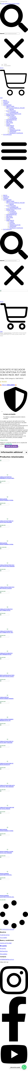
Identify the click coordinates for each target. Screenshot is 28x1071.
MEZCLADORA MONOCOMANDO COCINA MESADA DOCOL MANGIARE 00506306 (7, 545)
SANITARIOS (10, 125)
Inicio (1, 333)
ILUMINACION (13, 112)
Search (2, 33)
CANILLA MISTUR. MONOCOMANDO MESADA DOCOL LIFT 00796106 (6, 699)
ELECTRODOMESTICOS (13, 114)
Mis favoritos (4, 951)
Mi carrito (3, 948)
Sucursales (3, 937)
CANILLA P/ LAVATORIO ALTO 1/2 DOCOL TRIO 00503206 (7, 786)
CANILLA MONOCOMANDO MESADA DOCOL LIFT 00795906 (6, 720)
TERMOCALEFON (14, 130)
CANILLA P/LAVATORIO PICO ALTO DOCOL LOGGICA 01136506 (7, 588)
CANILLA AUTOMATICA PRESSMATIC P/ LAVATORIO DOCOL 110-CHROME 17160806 (7, 478)
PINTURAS (9, 122)
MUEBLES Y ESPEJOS (16, 133)
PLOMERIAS (13, 118)
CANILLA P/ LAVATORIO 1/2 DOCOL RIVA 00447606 (6, 521)
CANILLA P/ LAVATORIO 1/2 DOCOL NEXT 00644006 (6, 742)
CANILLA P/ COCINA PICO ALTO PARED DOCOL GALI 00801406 (6, 632)
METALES (9, 121)
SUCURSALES (7, 134)
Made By (4, 1069)
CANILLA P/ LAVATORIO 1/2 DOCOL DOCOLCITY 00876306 (6, 765)
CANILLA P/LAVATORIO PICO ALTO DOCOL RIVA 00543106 (7, 565)
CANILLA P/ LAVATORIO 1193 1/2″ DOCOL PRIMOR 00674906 (7, 809)
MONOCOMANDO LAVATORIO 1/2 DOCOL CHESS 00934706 (6, 875)
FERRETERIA (10, 115)
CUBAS (11, 127)
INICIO (5, 100)
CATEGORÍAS (7, 105)
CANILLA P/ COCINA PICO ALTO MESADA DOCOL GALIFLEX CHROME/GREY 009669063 (6, 655)
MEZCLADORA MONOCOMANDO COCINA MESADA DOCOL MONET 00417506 (6, 500)
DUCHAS (12, 128)
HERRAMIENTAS (11, 119)
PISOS (8, 124)
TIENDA (5, 103)
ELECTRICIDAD (11, 111)
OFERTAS (6, 102)
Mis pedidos (3, 954)
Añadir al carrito (11, 446)
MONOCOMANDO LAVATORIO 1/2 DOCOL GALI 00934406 (7, 897)
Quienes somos (4, 935)
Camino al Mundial (6, 943)
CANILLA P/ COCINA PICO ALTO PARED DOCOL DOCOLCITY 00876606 (6, 610)
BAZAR (11, 109)
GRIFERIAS (12, 131)
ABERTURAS (10, 106)
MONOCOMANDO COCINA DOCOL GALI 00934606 (6, 852)
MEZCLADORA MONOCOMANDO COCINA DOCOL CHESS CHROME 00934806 (6, 831)
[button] (14, 18)
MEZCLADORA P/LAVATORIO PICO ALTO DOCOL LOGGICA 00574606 (7, 676)
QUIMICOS (12, 117)
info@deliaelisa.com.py (7, 959)
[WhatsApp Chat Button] (24, 1067)
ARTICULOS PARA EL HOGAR (15, 108)
